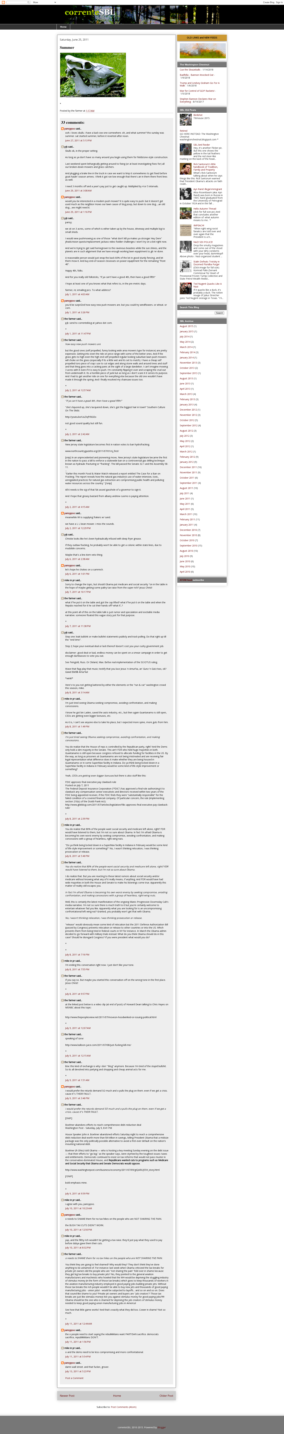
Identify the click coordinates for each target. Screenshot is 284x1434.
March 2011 (186, 514)
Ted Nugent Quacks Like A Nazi (207, 285)
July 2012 (184, 435)
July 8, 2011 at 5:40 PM (77, 856)
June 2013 (185, 383)
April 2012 (185, 446)
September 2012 (188, 425)
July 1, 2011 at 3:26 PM (77, 312)
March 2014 (186, 347)
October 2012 (187, 420)
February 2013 (187, 399)
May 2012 (185, 441)
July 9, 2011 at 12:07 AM (78, 1028)
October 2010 (187, 540)
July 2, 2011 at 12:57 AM (78, 390)
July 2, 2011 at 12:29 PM (78, 528)
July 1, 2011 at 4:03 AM (77, 294)
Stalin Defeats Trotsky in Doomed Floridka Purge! (206, 263)
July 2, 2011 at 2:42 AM (77, 434)
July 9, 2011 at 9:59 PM (77, 1193)
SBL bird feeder (201, 144)
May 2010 (185, 566)
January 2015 (187, 331)
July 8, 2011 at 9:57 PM (77, 993)
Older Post (166, 1396)
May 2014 (185, 341)
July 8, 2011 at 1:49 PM (77, 726)
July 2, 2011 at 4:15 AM (77, 506)
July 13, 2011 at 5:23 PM (78, 1371)
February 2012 (187, 456)
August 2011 (186, 488)
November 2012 (188, 414)
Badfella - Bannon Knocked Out (196, 74)
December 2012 (188, 409)
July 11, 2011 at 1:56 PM (78, 1341)
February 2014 (187, 352)
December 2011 (188, 467)
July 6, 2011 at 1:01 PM (77, 573)
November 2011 (188, 472)
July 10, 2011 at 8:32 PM (78, 1247)
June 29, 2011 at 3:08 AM (78, 190)
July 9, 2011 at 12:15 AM (78, 1055)
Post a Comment (74, 1378)
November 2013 (188, 362)
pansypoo (69, 128)
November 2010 (188, 535)
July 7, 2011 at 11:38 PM (78, 626)
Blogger (161, 1427)
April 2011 (185, 509)
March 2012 (186, 451)
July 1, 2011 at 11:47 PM (78, 333)
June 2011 (185, 498)
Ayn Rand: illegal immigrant (207, 189)
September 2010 (188, 545)
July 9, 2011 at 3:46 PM (77, 1098)
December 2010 (188, 529)
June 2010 (185, 561)
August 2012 (186, 430)
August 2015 (186, 326)
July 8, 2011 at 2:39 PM (77, 818)
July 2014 (184, 336)
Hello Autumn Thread (204, 208)
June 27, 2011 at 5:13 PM (78, 140)
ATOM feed (186, 580)
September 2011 (188, 482)
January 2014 (187, 357)
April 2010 (185, 571)
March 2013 (186, 394)
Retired (183, 130)
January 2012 (187, 461)
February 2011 (187, 519)
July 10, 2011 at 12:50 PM (78, 1229)
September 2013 (188, 373)
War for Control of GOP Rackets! (197, 90)
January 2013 (187, 404)
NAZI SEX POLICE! (203, 242)
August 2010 (186, 550)
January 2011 (187, 524)
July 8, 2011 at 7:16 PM (77, 954)
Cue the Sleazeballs (190, 69)
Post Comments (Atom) (123, 1407)
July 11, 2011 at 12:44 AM (78, 1323)
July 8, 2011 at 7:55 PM (77, 969)
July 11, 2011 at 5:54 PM (78, 1356)
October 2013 (187, 367)
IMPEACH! (198, 225)
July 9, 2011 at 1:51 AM (77, 1080)
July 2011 (184, 493)
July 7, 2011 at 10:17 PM (78, 591)
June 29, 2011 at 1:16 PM (78, 211)
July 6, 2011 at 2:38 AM (77, 559)
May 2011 (185, 503)
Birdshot (197, 115)
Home (63, 26)
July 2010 (184, 556)
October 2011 (187, 477)
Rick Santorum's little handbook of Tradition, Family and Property (205, 167)
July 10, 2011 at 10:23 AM (78, 1208)
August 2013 (186, 378)
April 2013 (185, 388)
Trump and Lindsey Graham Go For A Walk (200, 84)
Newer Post (67, 1396)
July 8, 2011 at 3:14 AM (77, 692)
